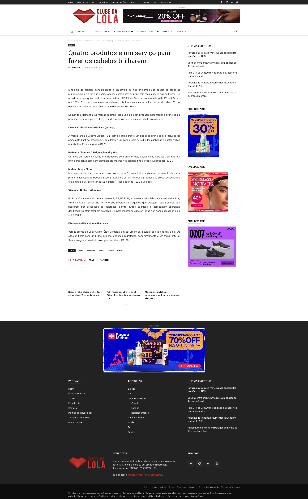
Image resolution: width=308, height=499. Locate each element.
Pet (129, 427)
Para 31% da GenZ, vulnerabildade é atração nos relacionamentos (212, 74)
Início (70, 40)
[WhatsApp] (101, 74)
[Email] (116, 74)
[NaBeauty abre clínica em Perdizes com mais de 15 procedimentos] (85, 277)
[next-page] (126, 305)
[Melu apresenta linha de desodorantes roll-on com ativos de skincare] (162, 277)
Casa (130, 393)
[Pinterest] (93, 74)
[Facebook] (221, 2)
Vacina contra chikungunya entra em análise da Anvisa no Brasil (212, 64)
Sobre (94, 2)
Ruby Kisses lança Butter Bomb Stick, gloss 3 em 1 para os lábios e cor (123, 295)
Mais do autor (99, 260)
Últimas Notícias (82, 2)
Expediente (103, 2)
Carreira (135, 403)
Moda (166, 31)
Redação (76, 67)
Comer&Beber (122, 31)
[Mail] (232, 2)
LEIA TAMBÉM (77, 260)
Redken (110, 250)
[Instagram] (226, 2)
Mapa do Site (166, 2)
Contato (114, 2)
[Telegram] (108, 74)
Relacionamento (140, 412)
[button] (236, 31)
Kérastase (91, 250)
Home (70, 2)
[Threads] (237, 2)
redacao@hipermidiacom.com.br (145, 474)
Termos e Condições (150, 2)
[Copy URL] (71, 74)
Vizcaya (120, 250)
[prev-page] (121, 305)
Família (135, 407)
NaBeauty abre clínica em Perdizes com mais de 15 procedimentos (212, 94)
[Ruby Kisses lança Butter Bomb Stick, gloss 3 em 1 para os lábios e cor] (124, 277)
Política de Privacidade (129, 2)
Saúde (180, 31)
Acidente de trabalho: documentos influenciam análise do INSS (212, 84)
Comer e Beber (136, 417)
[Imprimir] (123, 74)
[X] (86, 74)
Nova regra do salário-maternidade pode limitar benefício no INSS (212, 55)
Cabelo (80, 250)
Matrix (101, 250)
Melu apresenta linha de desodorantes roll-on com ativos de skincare (162, 295)
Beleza (82, 31)
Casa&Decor (100, 31)
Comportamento (146, 31)
